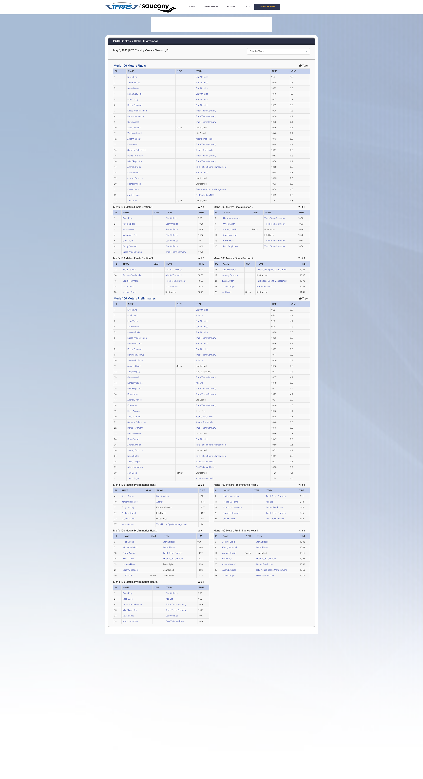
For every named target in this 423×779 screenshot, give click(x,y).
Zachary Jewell (134, 133)
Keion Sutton (133, 189)
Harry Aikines (133, 411)
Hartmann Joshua (135, 116)
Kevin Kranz (132, 144)
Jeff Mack (132, 200)
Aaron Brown (133, 88)
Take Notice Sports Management (211, 167)
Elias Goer (132, 405)
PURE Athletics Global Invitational (135, 41)
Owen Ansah (133, 122)
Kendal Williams (135, 383)
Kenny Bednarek (134, 105)
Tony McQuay (133, 371)
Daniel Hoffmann (135, 155)
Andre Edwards (134, 167)
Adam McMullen (135, 467)
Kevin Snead (133, 172)
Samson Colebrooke (136, 150)
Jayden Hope (133, 195)
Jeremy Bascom (135, 178)
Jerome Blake (133, 82)
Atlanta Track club (204, 139)
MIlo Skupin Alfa (134, 161)
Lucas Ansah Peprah (137, 110)
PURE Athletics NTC (205, 195)
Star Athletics (202, 77)
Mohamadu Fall (134, 94)
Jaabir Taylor (133, 478)
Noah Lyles (132, 315)
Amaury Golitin (134, 127)
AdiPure (199, 315)
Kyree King (132, 77)
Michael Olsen (134, 184)
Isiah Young (132, 99)
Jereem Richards (135, 360)
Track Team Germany (206, 110)
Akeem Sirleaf (133, 139)
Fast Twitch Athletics (205, 467)
